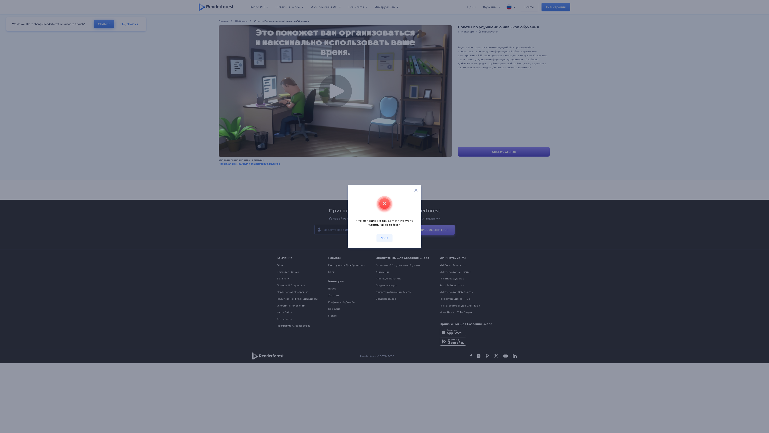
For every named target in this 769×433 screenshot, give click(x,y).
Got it (384, 238)
